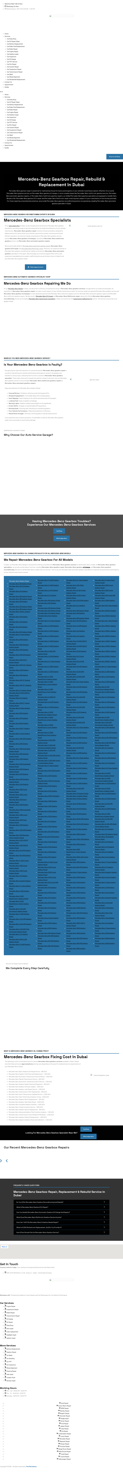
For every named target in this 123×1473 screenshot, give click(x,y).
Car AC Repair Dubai (13, 41)
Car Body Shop (11, 39)
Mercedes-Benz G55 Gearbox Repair (49, 933)
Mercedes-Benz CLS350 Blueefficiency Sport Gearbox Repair (47, 691)
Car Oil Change (11, 59)
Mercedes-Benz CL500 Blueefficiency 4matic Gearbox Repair (19, 903)
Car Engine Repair (12, 51)
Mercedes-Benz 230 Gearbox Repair (49, 608)
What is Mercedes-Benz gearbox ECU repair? (32, 1207)
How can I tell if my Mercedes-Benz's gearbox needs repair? (37, 1222)
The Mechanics (31, 1466)
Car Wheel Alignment (13, 77)
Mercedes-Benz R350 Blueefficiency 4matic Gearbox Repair (76, 851)
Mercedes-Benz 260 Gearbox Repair (20, 596)
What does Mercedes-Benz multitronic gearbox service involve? (39, 1217)
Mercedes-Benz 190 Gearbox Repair (20, 584)
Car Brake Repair (12, 49)
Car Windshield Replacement (16, 79)
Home (6, 34)
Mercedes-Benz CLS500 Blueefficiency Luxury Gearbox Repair (47, 727)
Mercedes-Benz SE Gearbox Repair (49, 613)
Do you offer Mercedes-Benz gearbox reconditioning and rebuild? (39, 1202)
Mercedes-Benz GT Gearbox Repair (20, 690)
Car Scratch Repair (13, 67)
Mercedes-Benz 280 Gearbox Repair (20, 599)
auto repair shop (14, 226)
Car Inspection (11, 56)
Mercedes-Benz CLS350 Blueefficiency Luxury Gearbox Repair (47, 684)
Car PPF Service (12, 62)
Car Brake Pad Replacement (16, 46)
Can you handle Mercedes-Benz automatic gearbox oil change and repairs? (43, 1212)
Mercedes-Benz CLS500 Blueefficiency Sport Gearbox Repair (47, 735)
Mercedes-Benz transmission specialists (42, 299)
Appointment (9, 84)
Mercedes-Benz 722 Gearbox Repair (106, 834)
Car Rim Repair (11, 64)
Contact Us (8, 82)
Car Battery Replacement (15, 44)
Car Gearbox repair (13, 54)
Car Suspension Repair (14, 69)
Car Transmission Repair (15, 72)
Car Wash (10, 74)
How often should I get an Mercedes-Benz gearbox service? (37, 1232)
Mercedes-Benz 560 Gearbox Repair (20, 632)
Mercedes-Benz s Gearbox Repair (76, 796)
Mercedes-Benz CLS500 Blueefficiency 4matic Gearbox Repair (47, 719)
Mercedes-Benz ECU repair (44, 296)
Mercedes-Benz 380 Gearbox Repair (20, 609)
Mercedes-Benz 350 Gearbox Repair (20, 606)
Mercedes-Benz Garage (15, 288)
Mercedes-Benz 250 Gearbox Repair (77, 618)
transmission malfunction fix (82, 299)
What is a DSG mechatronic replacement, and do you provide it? (39, 1227)
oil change (86, 567)
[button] (61, 92)
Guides (7, 87)
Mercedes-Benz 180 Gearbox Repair (49, 600)
